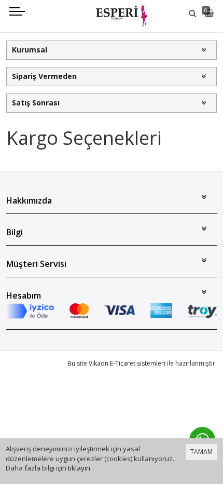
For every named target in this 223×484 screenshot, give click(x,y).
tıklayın (79, 468)
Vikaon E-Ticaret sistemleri (127, 363)
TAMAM (201, 451)
